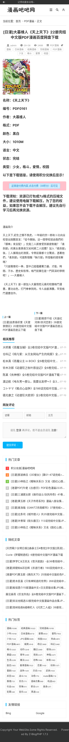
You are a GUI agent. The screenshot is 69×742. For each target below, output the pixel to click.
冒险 (56, 633)
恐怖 (37, 660)
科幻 (55, 644)
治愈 (35, 676)
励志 (11, 665)
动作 (24, 649)
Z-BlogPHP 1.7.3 (38, 734)
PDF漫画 (29, 21)
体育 (50, 660)
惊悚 (23, 686)
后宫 (11, 676)
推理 (11, 681)
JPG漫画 (27, 639)
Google (40, 713)
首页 (18, 21)
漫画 (8, 49)
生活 (11, 660)
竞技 (38, 654)
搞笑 (28, 644)
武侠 (50, 670)
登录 (18, 430)
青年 (24, 654)
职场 (51, 649)
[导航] (51, 9)
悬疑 (11, 654)
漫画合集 (37, 681)
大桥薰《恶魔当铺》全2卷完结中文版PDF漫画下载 (34, 347)
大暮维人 (19, 117)
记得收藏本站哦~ (25, 2)
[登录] (63, 9)
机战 (51, 681)
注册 (53, 430)
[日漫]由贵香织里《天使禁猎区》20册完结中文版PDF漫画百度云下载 (17, 326)
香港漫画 (26, 665)
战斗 (23, 676)
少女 (21, 53)
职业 (35, 686)
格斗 (29, 53)
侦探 (54, 665)
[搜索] (57, 9)
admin (13, 45)
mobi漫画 (49, 676)
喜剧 (11, 670)
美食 (47, 686)
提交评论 (11, 445)
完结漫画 (44, 49)
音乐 (23, 691)
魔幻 (38, 649)
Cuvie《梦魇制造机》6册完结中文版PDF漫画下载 (34, 554)
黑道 (35, 691)
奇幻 (42, 644)
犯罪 (11, 691)
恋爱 (41, 665)
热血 (55, 639)
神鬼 (51, 654)
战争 (24, 670)
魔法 (24, 660)
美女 (15, 248)
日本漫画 (19, 49)
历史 (37, 670)
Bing (8, 713)
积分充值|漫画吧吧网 (23, 468)
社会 (11, 686)
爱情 (38, 53)
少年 (12, 633)
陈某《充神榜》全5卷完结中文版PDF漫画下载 (31, 374)
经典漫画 (31, 49)
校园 (46, 53)
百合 (23, 681)
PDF (16, 109)
